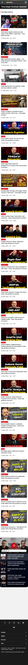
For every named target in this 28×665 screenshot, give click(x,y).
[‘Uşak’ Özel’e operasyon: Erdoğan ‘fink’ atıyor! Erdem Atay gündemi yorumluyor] (14, 287)
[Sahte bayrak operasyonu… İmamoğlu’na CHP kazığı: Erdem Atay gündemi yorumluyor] (14, 521)
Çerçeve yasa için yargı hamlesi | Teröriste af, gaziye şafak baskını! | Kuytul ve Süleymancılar (16, 563)
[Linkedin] (18, 622)
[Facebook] (5, 622)
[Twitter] (9, 622)
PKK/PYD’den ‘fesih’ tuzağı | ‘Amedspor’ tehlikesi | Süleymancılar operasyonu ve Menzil (16, 577)
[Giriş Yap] (26, 2)
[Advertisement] (14, 603)
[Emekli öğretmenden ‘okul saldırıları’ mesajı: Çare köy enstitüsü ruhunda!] (14, 80)
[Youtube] (23, 622)
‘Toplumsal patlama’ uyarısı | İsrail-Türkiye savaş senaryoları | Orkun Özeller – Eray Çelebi (16, 556)
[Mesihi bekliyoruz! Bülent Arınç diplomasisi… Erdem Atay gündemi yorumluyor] (14, 471)
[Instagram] (14, 622)
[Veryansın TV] (9, 2)
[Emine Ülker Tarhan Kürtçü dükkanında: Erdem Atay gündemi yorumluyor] (14, 366)
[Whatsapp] (14, 627)
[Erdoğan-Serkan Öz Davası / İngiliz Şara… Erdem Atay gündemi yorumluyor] (14, 236)
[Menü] (2, 2)
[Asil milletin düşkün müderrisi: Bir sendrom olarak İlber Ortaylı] (14, 445)
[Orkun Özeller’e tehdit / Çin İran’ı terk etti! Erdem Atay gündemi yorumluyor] (14, 133)
